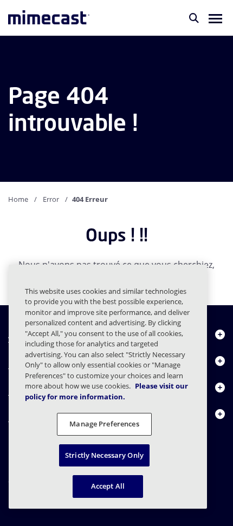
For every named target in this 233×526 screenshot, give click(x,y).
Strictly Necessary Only (104, 455)
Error (51, 199)
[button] (215, 18)
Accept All (108, 486)
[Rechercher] (194, 17)
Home (18, 199)
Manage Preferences (104, 424)
